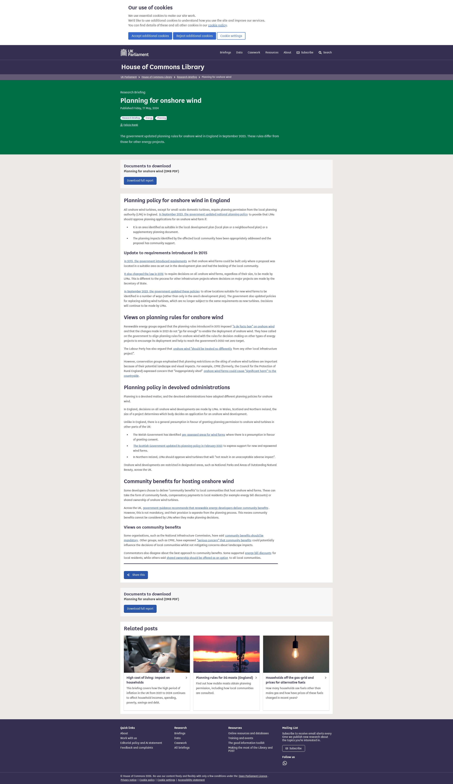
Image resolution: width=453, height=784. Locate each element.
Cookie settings (231, 36)
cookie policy (217, 25)
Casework (254, 52)
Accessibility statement (191, 780)
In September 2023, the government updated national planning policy (203, 214)
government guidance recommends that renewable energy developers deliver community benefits (205, 508)
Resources (271, 52)
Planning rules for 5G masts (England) (224, 678)
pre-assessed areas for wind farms (203, 434)
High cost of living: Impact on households (148, 680)
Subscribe (306, 52)
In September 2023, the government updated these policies (162, 291)
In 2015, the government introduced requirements (155, 261)
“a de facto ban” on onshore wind (253, 326)
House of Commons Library (162, 67)
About (287, 52)
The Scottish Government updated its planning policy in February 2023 (177, 446)
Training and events (240, 738)
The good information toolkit (246, 743)
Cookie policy (147, 780)
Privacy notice (129, 780)
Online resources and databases (248, 733)
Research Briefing (187, 77)
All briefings (182, 747)
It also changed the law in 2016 (144, 274)
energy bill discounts (258, 553)
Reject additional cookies (194, 36)
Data (239, 52)
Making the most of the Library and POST (250, 749)
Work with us (128, 738)
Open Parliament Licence (253, 776)
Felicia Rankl (131, 124)
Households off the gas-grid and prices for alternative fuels (290, 680)
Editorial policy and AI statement (141, 743)
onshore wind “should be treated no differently (202, 348)
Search (327, 52)
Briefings (225, 52)
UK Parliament (129, 77)
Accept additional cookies (150, 36)
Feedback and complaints (136, 747)
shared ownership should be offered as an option (197, 558)
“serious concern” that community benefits (224, 540)
